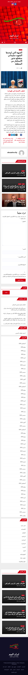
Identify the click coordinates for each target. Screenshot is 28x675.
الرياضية (24, 536)
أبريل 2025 (23, 400)
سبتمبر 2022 (23, 479)
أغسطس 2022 (22, 483)
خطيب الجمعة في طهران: (16, 91)
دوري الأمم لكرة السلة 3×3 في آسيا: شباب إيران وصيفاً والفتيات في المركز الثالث (14, 598)
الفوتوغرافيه (23, 554)
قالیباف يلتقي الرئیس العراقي (15, 173)
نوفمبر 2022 (23, 472)
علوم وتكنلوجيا (22, 561)
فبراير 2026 (23, 365)
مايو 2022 (23, 494)
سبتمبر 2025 (23, 383)
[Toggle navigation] (15, 42)
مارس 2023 (23, 458)
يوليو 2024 (23, 433)
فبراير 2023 (23, 461)
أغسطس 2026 (22, 343)
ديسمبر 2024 (23, 415)
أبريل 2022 (23, 497)
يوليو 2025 (23, 390)
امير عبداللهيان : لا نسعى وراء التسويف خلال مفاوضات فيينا (19, 140)
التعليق (24, 221)
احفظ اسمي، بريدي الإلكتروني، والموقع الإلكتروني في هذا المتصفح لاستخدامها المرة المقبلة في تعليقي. (14, 275)
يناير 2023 (23, 465)
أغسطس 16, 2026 (20, 601)
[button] (4, 42)
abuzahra (11, 152)
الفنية (24, 550)
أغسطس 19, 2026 (20, 585)
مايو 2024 (23, 440)
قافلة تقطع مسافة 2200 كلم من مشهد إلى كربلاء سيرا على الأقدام (14, 614)
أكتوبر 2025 (23, 379)
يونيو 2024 (23, 436)
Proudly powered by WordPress (10, 662)
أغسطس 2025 (22, 386)
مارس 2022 (23, 501)
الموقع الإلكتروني (22, 264)
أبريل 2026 (23, 357)
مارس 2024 (23, 447)
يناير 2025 (23, 411)
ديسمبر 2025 (23, 372)
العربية (24, 547)
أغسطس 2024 (22, 429)
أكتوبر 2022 (23, 476)
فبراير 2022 (23, 504)
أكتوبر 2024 (23, 422)
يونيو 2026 (23, 350)
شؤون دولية (23, 558)
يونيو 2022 (23, 490)
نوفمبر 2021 (23, 515)
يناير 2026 (23, 368)
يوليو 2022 (23, 486)
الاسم (24, 249)
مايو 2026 (23, 354)
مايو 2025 (23, 397)
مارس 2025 (23, 404)
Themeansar (14, 664)
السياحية (24, 540)
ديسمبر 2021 (23, 512)
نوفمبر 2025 (23, 375)
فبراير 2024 (23, 451)
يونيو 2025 (23, 393)
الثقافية (23, 198)
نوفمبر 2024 (23, 418)
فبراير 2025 (23, 408)
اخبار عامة (23, 525)
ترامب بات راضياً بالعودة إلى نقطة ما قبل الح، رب (14, 323)
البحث (24, 288)
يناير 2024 (23, 454)
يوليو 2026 (23, 347)
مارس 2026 (23, 361)
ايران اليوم (14, 35)
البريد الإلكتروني (22, 257)
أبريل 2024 (23, 443)
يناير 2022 (23, 508)
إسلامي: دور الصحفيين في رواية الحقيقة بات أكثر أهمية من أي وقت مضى (14, 187)
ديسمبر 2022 (23, 469)
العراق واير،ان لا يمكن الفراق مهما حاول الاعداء (15, 201)
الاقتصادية (23, 529)
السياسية (20, 49)
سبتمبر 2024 (23, 426)
